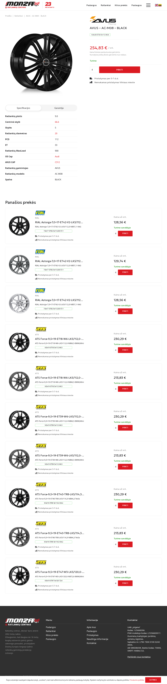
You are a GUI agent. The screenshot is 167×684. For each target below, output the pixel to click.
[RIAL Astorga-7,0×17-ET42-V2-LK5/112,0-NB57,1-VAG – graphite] (19, 255)
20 (56, 133)
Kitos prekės (52, 635)
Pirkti (119, 69)
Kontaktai (91, 643)
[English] (156, 5)
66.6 (57, 122)
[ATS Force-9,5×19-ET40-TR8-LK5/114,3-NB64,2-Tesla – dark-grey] (19, 527)
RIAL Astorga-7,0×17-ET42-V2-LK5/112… (59, 222)
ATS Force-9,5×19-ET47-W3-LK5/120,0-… (59, 572)
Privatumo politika (137, 680)
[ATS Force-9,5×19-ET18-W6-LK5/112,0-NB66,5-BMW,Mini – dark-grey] (19, 371)
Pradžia (8, 16)
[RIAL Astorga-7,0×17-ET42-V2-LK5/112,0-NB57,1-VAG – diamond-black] (19, 216)
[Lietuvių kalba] (160, 5)
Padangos (51, 627)
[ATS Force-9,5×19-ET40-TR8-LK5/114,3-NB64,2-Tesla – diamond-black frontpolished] (19, 488)
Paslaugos (51, 639)
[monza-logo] (22, 4)
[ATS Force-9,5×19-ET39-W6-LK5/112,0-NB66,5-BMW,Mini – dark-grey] (19, 449)
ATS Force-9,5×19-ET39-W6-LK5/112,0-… (59, 416)
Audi (57, 156)
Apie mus (91, 627)
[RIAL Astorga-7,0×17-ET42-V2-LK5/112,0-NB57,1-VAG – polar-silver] (19, 293)
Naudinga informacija (97, 639)
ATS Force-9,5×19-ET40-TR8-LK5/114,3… (59, 494)
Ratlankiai (18, 16)
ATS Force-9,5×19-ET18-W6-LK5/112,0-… (59, 338)
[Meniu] (148, 5)
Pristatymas (93, 635)
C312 (57, 162)
